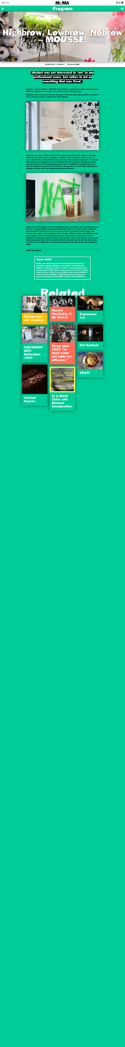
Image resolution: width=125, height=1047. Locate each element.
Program (63, 9)
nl (8, 3)
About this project (33, 250)
